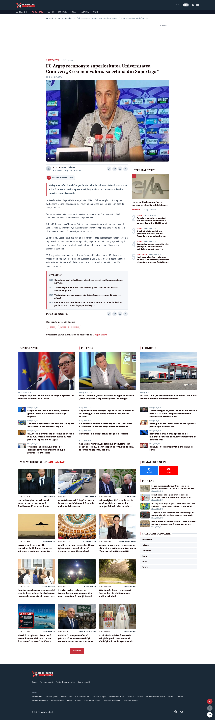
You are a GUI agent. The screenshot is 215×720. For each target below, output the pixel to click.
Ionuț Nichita (68, 167)
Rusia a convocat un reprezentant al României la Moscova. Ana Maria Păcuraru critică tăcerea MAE (117, 548)
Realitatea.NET (37, 697)
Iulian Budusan (89, 541)
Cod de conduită (84, 682)
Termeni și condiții (46, 682)
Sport (139, 228)
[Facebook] (193, 4)
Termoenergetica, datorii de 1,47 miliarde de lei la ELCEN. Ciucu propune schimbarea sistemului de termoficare (173, 413)
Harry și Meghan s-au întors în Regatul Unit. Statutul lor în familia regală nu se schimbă (34, 503)
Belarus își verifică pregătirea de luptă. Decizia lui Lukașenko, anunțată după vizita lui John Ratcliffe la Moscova (116, 505)
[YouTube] (197, 4)
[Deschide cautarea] (177, 4)
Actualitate (68, 18)
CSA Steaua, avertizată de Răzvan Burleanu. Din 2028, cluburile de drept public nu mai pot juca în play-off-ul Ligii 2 (88, 304)
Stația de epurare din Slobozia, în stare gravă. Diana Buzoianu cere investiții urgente (86, 289)
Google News (100, 334)
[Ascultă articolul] (210, 701)
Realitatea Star (66, 697)
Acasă (51, 18)
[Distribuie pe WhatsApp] (120, 168)
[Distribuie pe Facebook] (114, 168)
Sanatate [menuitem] (85, 12)
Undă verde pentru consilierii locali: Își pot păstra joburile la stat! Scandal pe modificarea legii (77, 548)
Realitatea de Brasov (82, 697)
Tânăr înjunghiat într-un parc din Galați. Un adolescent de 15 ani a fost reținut (87, 296)
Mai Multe (77, 651)
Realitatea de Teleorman (112, 701)
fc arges (51, 327)
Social (139, 215)
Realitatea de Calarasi (116, 697)
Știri (59, 18)
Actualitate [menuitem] (37, 12)
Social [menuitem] (73, 12)
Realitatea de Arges (99, 697)
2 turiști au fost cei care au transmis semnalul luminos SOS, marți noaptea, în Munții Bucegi (75, 593)
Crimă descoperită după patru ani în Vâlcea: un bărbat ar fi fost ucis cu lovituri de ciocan (76, 503)
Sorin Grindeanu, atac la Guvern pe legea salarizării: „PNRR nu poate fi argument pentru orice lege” (106, 397)
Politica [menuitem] (50, 12)
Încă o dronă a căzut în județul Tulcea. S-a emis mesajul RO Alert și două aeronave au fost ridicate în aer (153, 261)
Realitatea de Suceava (135, 697)
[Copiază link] (109, 168)
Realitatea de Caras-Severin (155, 697)
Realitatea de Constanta (92, 701)
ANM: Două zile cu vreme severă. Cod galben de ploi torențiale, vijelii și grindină (115, 593)
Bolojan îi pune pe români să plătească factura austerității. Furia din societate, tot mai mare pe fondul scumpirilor (75, 640)
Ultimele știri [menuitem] (22, 12)
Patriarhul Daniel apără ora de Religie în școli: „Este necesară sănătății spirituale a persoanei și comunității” (116, 640)
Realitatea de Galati (57, 701)
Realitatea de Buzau (131, 701)
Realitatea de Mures (127, 541)
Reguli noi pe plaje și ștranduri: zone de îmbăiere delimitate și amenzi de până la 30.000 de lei (152, 220)
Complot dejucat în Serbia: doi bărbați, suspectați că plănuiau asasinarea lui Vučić (88, 281)
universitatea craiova (69, 327)
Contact (34, 682)
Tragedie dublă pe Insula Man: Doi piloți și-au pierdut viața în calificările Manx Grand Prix (153, 246)
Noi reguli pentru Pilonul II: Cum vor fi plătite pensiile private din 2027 (172, 425)
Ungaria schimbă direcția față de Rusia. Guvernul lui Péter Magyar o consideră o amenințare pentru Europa (106, 413)
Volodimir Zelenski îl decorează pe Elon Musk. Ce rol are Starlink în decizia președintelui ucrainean (106, 425)
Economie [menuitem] (62, 12)
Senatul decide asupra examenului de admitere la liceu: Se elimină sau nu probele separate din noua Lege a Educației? (36, 595)
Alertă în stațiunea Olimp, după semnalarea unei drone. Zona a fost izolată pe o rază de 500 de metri (34, 640)
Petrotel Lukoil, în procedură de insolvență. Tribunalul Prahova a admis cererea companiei (168, 397)
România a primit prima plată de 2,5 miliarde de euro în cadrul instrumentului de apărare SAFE (172, 436)
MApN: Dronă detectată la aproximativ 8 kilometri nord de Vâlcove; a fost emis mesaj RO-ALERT (35, 550)
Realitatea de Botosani (40, 701)
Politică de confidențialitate (65, 682)
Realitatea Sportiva (51, 697)
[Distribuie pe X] (125, 168)
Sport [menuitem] (95, 12)
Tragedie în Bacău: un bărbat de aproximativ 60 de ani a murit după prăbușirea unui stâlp (46, 449)
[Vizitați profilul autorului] (48, 168)
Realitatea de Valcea (175, 697)
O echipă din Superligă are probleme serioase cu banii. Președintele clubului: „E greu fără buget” (151, 235)
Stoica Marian (49, 541)
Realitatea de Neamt (74, 701)
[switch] (186, 4)
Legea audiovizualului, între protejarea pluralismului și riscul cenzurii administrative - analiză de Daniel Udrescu (149, 207)
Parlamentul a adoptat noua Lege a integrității (104, 433)
